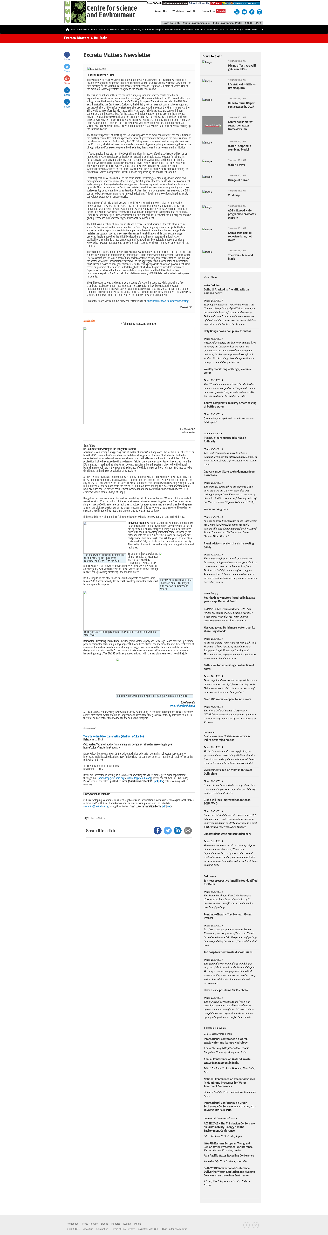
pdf (156, 781)
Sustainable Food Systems (178, 29)
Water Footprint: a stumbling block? (239, 147)
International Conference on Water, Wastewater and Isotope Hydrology (226, 1040)
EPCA (258, 23)
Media (223, 29)
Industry (125, 29)
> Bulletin (98, 38)
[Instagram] (259, 11)
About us (88, 1229)
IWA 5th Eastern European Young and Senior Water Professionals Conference (228, 1145)
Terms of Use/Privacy (123, 1229)
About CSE (162, 11)
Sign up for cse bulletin (174, 1229)
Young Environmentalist (196, 23)
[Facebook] (251, 11)
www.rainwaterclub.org (182, 705)
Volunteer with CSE (148, 1229)
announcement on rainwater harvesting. (168, 301)
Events (127, 1223)
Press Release (90, 1223)
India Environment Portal (227, 23)
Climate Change (153, 29)
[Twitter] (236, 11)
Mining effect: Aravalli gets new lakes (242, 67)
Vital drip (234, 195)
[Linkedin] (244, 11)
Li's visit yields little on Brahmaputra (242, 86)
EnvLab (199, 29)
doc (161, 781)
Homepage (73, 1223)
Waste (113, 29)
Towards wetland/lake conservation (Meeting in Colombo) (113, 736)
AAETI (248, 23)
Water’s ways (236, 165)
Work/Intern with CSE (185, 11)
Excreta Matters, (98, 818)
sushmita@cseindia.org (139, 778)
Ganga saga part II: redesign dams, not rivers (240, 236)
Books (104, 1223)
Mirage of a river (238, 180)
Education (212, 29)
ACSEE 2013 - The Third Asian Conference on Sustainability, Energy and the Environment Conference (229, 1127)
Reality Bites (89, 320)
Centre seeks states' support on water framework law (240, 125)
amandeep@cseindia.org (112, 778)
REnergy (137, 29)
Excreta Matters (77, 38)
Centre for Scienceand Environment (112, 11)
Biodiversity (235, 29)
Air (72, 29)
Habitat (103, 29)
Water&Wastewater (86, 29)
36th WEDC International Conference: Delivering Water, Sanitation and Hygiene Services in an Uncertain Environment (229, 1172)
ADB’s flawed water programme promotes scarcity (242, 214)
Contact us (208, 11)
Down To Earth (171, 23)
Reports (115, 1223)
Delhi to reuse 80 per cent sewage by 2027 (241, 105)
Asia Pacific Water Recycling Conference (229, 1155)
